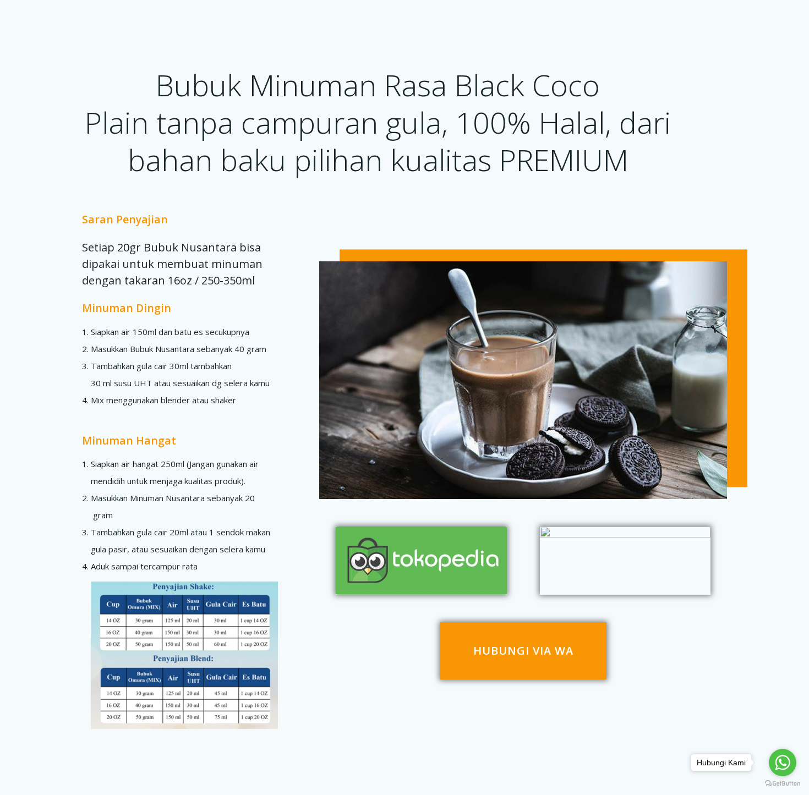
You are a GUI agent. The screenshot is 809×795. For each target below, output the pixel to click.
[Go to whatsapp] (782, 762)
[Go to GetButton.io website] (782, 783)
